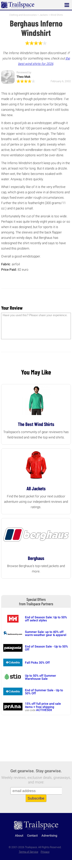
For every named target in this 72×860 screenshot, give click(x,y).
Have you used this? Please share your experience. (35, 315)
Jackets (43, 14)
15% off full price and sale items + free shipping (43, 705)
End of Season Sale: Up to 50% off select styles (46, 618)
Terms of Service (28, 851)
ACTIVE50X (44, 710)
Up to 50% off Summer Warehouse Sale (40, 677)
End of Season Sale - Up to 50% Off (46, 648)
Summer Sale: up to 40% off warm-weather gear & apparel (45, 633)
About (19, 835)
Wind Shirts (56, 14)
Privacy (45, 851)
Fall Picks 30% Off (37, 662)
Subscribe (36, 798)
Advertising (49, 835)
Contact (32, 835)
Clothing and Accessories (23, 14)
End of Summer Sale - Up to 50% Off (44, 691)
